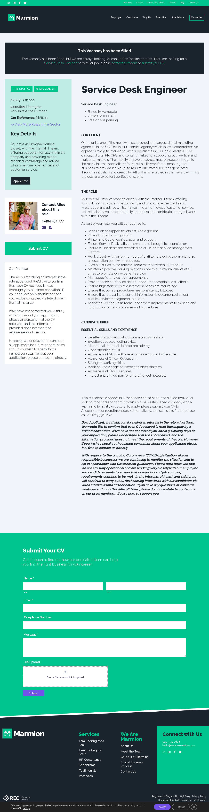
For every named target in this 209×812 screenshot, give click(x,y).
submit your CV (153, 63)
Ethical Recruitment (155, 3)
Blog (182, 3)
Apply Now (20, 181)
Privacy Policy (199, 796)
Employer (116, 17)
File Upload (32, 662)
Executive (161, 17)
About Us (127, 3)
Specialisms (177, 17)
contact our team (124, 63)
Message (31, 634)
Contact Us (193, 3)
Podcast (172, 3)
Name (29, 578)
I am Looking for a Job (91, 742)
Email (28, 600)
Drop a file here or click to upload (65, 677)
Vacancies (196, 17)
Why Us (147, 17)
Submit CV (38, 248)
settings (26, 808)
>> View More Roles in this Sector (36, 124)
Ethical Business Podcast (132, 764)
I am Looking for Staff (90, 752)
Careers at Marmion (134, 757)
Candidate (132, 17)
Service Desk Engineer (61, 63)
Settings (181, 807)
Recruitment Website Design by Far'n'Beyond (182, 800)
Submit (34, 693)
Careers (140, 3)
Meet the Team (131, 751)
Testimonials (87, 770)
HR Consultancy (90, 759)
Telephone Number (37, 617)
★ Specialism (46, 88)
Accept (162, 807)
